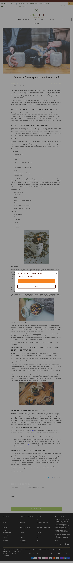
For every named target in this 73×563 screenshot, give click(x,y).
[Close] (56, 273)
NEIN (36, 286)
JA (36, 281)
